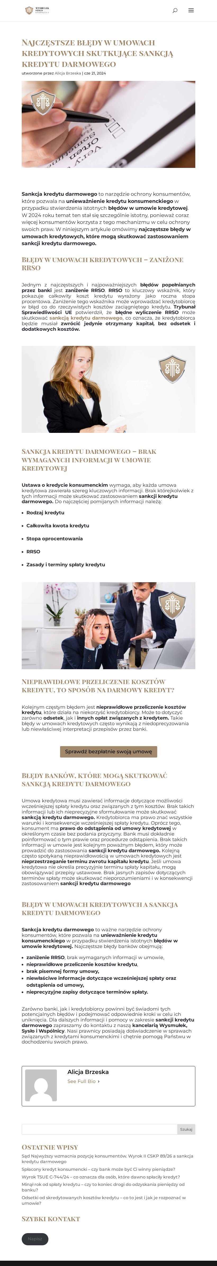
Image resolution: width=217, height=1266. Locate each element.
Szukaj (186, 1129)
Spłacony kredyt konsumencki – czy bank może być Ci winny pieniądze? (98, 1169)
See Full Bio (81, 1081)
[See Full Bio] (99, 1081)
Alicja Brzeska (68, 73)
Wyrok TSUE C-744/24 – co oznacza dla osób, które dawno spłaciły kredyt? (101, 1177)
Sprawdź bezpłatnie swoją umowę (108, 752)
